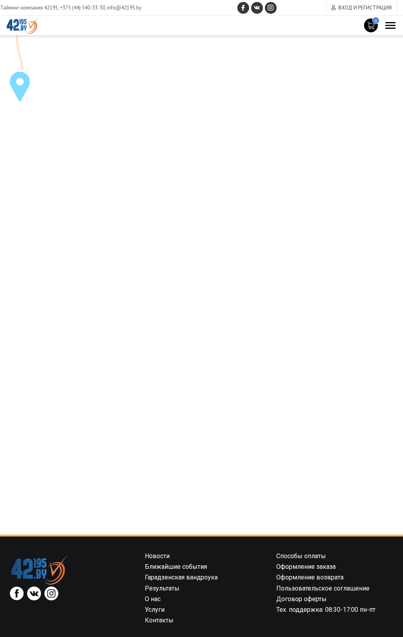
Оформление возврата (310, 577)
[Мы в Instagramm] (271, 8)
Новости (157, 556)
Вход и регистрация (365, 7)
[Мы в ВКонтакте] (257, 8)
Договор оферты (301, 599)
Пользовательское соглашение (323, 588)
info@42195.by (124, 7)
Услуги (155, 609)
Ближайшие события (176, 566)
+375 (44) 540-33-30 (82, 7)
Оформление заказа (306, 566)
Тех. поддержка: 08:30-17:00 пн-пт (325, 609)
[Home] (39, 569)
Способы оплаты (301, 556)
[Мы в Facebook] (243, 8)
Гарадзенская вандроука (181, 577)
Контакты (159, 620)
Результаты (162, 588)
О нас (153, 599)
